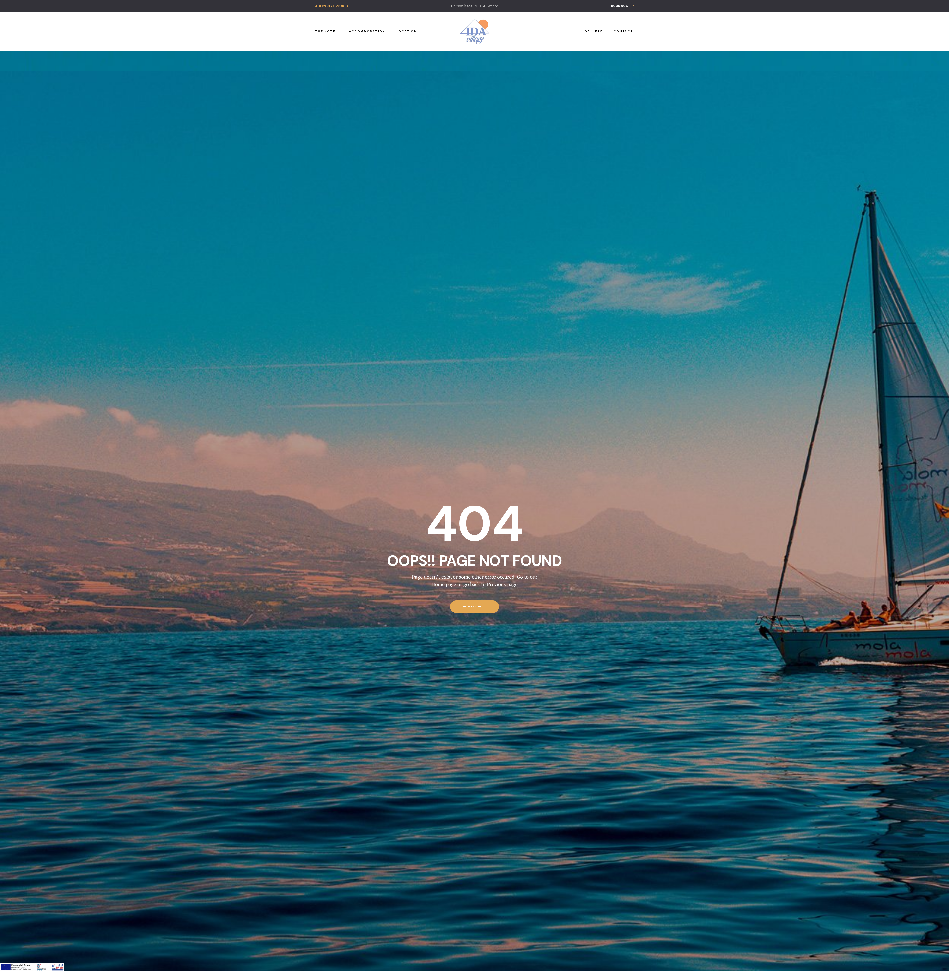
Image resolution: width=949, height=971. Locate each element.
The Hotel (326, 31)
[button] (622, 6)
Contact (623, 31)
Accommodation (367, 31)
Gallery (593, 31)
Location (406, 31)
